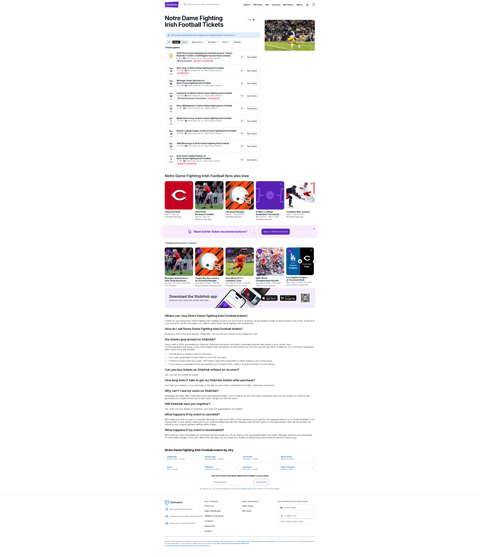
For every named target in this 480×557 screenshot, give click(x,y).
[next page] (315, 195)
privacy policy (246, 489)
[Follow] (242, 57)
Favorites (276, 5)
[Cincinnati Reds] (179, 199)
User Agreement (243, 541)
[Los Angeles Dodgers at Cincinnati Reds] (300, 266)
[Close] (314, 228)
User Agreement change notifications (235, 543)
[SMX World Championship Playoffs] (270, 267)
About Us (209, 506)
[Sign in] (307, 5)
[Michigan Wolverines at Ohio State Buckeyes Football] (179, 267)
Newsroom (209, 526)
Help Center (248, 506)
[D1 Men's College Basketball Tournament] (270, 201)
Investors (208, 521)
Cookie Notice (270, 541)
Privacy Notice (255, 541)
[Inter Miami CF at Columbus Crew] (240, 267)
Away (184, 42)
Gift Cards (257, 5)
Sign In (299, 5)
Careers (208, 531)
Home (176, 42)
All (169, 42)
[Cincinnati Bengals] (240, 199)
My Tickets (288, 5)
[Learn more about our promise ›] (174, 502)
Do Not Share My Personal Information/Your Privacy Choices (187, 546)
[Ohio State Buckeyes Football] (209, 201)
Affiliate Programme (213, 516)
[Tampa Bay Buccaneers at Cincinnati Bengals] (209, 267)
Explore (246, 5)
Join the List (261, 482)
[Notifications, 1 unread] (313, 5)
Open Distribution (212, 511)
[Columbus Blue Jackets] (300, 199)
